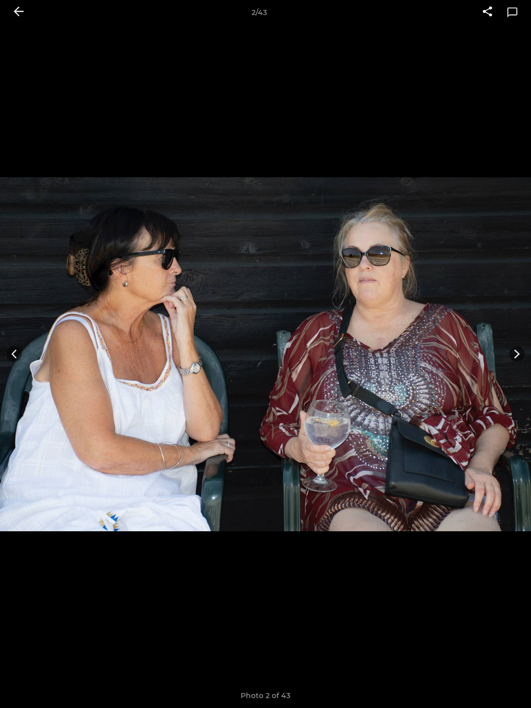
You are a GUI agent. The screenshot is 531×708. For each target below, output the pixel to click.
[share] (487, 12)
